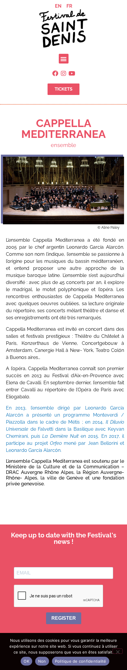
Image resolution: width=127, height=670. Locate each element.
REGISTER (63, 618)
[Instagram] (63, 73)
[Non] (118, 651)
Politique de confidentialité (80, 661)
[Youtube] (72, 73)
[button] (64, 59)
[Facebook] (55, 73)
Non (42, 661)
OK (26, 661)
